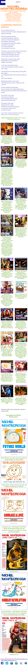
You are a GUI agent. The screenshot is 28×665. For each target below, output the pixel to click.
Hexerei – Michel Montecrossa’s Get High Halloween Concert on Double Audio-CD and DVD (7, 401)
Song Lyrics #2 (14, 654)
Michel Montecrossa (13, 7)
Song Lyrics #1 (14, 571)
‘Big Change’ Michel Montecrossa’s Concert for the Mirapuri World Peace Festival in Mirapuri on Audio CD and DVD (21, 401)
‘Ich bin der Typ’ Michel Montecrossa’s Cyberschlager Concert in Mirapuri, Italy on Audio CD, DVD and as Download (7, 274)
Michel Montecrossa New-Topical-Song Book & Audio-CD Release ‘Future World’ (14, 458)
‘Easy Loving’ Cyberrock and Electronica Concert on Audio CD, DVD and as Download (21, 296)
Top (25, 659)
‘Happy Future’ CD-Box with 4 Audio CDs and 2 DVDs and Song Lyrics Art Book (14, 485)
